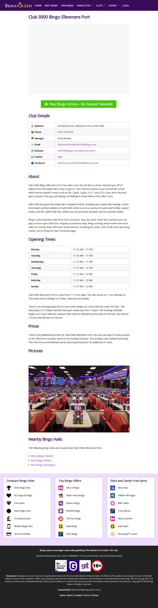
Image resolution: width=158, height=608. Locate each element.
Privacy (95, 595)
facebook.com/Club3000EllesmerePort (78, 162)
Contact (78, 595)
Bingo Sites (83, 5)
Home (38, 5)
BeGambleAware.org (50, 555)
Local (125, 5)
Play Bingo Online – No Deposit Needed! (80, 104)
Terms (87, 595)
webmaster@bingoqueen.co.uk (85, 589)
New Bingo (67, 5)
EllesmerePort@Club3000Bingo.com (77, 144)
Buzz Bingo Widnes (41, 460)
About (70, 595)
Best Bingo (51, 5)
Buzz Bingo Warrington (43, 464)
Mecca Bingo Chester (42, 455)
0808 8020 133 (75, 555)
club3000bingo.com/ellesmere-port (76, 150)
